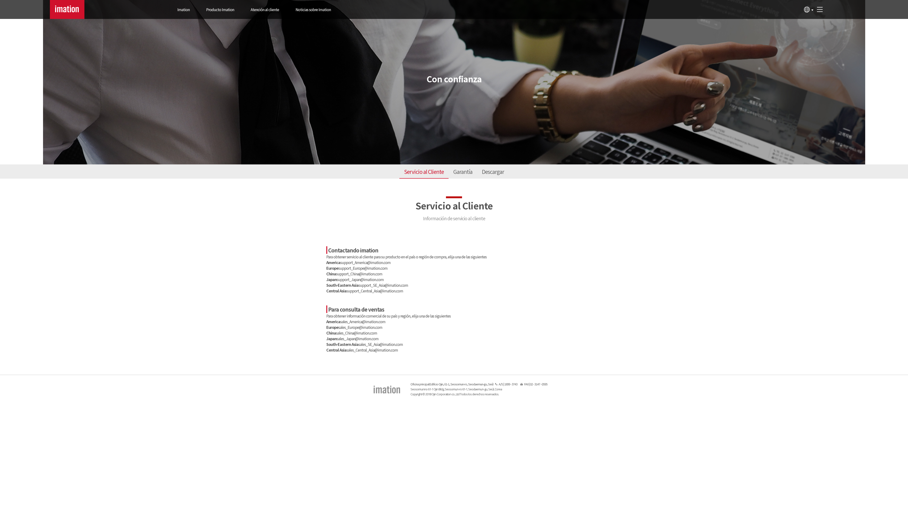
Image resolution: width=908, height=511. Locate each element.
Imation (183, 9)
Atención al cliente (265, 9)
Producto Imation (220, 9)
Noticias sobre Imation (313, 9)
